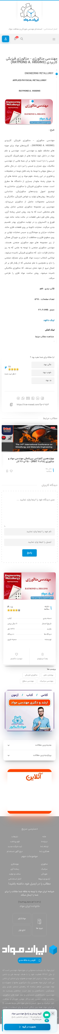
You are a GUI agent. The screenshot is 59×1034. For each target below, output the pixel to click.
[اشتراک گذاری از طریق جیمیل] (28, 398)
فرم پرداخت (15, 841)
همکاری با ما (44, 851)
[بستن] (52, 1013)
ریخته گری (14, 869)
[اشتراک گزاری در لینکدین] (37, 398)
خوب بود (47, 372)
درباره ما (44, 841)
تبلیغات (14, 836)
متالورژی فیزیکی (31, 675)
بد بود (48, 380)
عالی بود (47, 364)
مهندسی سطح (28, 681)
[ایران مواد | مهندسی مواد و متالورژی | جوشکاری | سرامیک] (29, 12)
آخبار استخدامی (14, 879)
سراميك (44, 869)
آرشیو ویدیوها (44, 879)
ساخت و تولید (15, 874)
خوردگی (44, 874)
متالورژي (44, 864)
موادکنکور (22, 918)
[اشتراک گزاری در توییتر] (32, 398)
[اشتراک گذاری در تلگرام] (18, 398)
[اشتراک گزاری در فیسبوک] (42, 398)
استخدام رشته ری (35, 29)
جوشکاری (15, 864)
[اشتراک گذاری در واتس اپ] (23, 398)
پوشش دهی (48, 675)
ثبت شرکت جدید (15, 846)
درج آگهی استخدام (15, 851)
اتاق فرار (22, 930)
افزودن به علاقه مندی (27, 960)
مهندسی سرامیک (46, 681)
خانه (44, 836)
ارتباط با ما (44, 846)
